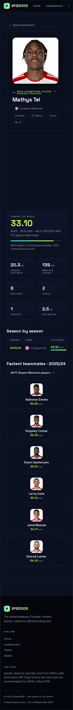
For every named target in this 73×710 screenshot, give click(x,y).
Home (36, 5)
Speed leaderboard (23, 25)
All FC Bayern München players (30, 372)
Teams (8, 650)
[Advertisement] (36, 171)
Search (8, 655)
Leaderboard (54, 5)
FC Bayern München (31, 108)
